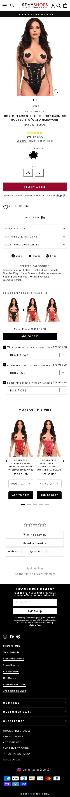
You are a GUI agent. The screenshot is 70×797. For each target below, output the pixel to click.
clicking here (35, 625)
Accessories (10, 270)
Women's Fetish (12, 279)
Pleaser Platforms (14, 684)
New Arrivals (11, 652)
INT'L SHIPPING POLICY (17, 754)
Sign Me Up (35, 611)
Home (34, 105)
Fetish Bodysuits (39, 276)
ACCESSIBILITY (12, 742)
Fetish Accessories (50, 273)
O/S (28, 172)
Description (15, 228)
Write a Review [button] (36, 534)
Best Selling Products (45, 270)
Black (34, 155)
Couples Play (10, 273)
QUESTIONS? (14, 721)
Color (35, 148)
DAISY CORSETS (35, 111)
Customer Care (17, 711)
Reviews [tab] (13, 551)
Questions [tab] (36, 551)
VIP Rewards (11, 671)
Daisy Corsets (29, 273)
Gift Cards (9, 678)
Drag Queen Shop (14, 691)
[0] (12, 6)
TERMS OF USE (12, 759)
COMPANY (11, 702)
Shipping (22, 141)
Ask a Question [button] (36, 543)
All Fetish (25, 270)
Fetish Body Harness (15, 276)
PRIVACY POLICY (13, 736)
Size (35, 166)
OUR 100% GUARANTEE (22, 244)
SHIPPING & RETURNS (21, 236)
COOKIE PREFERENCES (17, 731)
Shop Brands (11, 665)
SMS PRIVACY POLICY (16, 748)
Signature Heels (13, 658)
